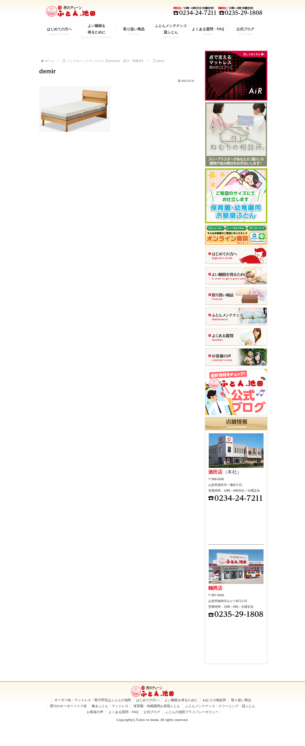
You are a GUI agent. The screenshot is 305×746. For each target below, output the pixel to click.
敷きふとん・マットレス (110, 706)
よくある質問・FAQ (123, 712)
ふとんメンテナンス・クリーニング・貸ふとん (220, 706)
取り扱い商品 (241, 700)
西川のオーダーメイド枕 (68, 706)
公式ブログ (151, 712)
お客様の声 (95, 712)
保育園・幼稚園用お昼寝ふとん (156, 706)
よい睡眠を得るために (181, 700)
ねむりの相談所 (214, 700)
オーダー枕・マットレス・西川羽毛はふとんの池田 (92, 700)
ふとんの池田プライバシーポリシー (192, 712)
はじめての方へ (147, 700)
